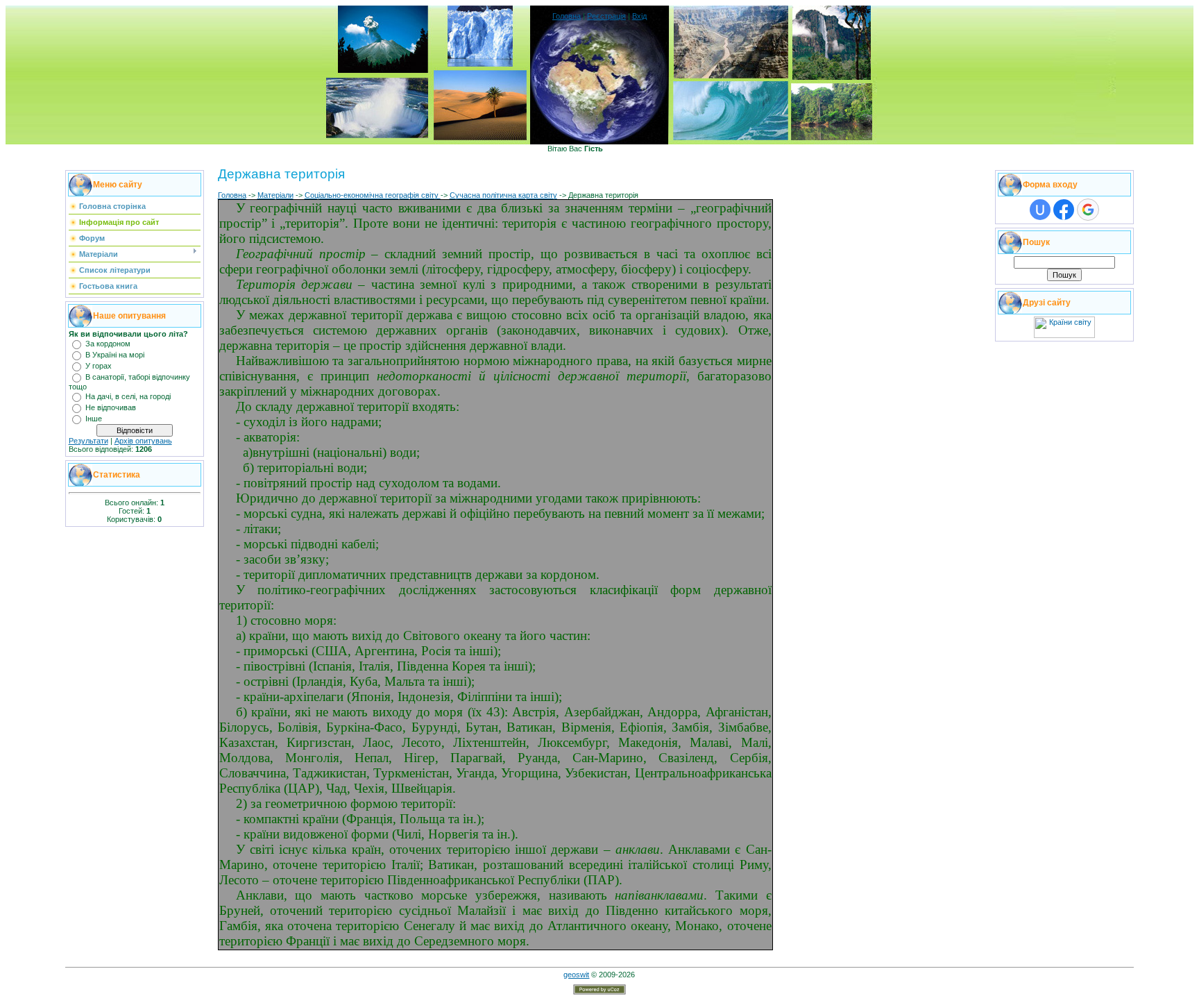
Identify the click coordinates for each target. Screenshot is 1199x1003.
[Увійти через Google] (1088, 210)
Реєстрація (606, 16)
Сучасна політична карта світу (503, 195)
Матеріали (275, 195)
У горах (98, 366)
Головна (566, 16)
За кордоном (107, 343)
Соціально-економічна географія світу (373, 195)
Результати (88, 441)
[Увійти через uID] (1040, 209)
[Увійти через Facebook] (1063, 209)
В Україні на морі (114, 355)
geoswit (576, 974)
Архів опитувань (143, 441)
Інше (93, 418)
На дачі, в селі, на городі (128, 396)
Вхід (639, 16)
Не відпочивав (110, 407)
